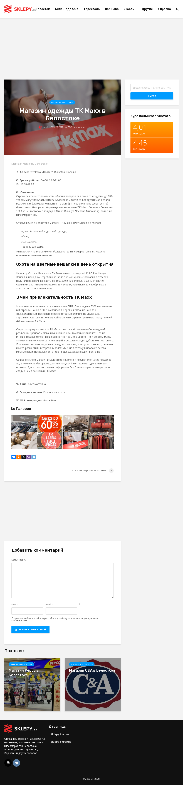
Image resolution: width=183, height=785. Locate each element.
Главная (16, 163)
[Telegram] (33, 457)
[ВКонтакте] (13, 457)
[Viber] (28, 457)
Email (49, 605)
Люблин (130, 9)
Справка (164, 9)
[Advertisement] (34, 48)
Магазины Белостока (62, 102)
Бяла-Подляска (66, 9)
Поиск (152, 95)
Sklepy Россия (60, 734)
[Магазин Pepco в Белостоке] (32, 684)
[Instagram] (8, 763)
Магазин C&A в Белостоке (92, 670)
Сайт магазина (37, 384)
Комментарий (18, 560)
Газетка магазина (54, 392)
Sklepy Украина (61, 741)
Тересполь (92, 9)
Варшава (112, 9)
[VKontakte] (16, 763)
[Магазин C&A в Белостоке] (93, 684)
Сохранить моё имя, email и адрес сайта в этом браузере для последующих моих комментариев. (54, 619)
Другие (147, 9)
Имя (14, 605)
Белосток (43, 9)
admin (46, 127)
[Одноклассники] (18, 457)
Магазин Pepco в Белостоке (23, 672)
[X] (23, 457)
